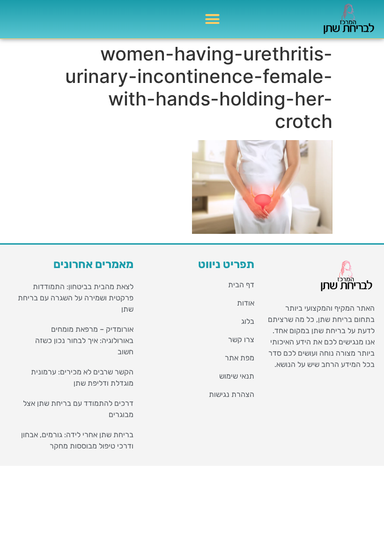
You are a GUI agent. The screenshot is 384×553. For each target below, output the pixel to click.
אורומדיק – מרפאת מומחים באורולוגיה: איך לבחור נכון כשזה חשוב (84, 340)
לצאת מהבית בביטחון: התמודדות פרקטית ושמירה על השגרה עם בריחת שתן (75, 298)
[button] (212, 19)
